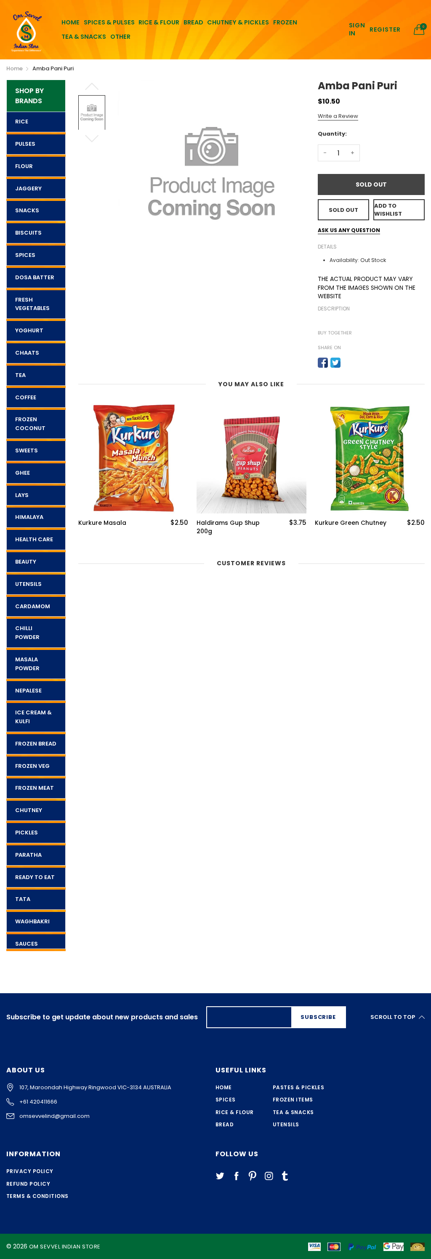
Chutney (28, 810)
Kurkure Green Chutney (350, 523)
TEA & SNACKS (83, 36)
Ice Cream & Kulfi (33, 716)
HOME (70, 22)
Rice (21, 122)
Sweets (26, 450)
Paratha (28, 855)
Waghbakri (32, 921)
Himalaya (29, 517)
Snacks (27, 210)
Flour (24, 166)
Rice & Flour (235, 1112)
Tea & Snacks (293, 1112)
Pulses (25, 144)
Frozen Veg (32, 766)
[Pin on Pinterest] (348, 363)
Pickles (26, 833)
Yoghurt (29, 330)
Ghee (22, 473)
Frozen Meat (34, 788)
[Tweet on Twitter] (335, 363)
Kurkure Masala (102, 523)
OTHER (120, 36)
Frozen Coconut (30, 423)
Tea (20, 375)
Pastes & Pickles (299, 1087)
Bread (225, 1124)
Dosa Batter (34, 277)
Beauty (25, 562)
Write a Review (338, 116)
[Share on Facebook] (323, 363)
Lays (22, 495)
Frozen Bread (35, 744)
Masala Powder (27, 663)
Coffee (25, 397)
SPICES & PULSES (109, 22)
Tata (22, 899)
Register (385, 30)
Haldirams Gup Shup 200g (228, 527)
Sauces (26, 944)
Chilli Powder (27, 632)
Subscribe (318, 1017)
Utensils (28, 584)
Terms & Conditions (37, 1196)
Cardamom (32, 606)
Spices (25, 255)
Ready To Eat (35, 877)
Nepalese (28, 691)
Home (224, 1087)
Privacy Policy (29, 1171)
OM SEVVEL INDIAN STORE (65, 1247)
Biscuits (28, 233)
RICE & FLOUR (158, 22)
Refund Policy (28, 1183)
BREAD (193, 22)
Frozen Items (293, 1099)
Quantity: (332, 134)
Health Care (34, 539)
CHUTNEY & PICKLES (238, 22)
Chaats (27, 353)
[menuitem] (70, 22)
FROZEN (285, 22)
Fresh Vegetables (32, 304)
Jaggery (28, 188)
